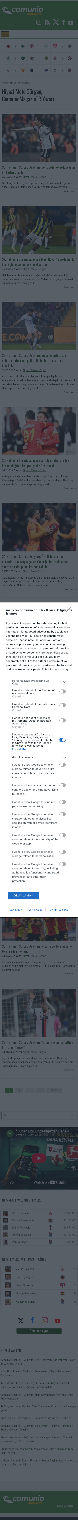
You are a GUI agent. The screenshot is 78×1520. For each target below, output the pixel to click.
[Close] (70, 610)
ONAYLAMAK (24, 895)
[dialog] (39, 760)
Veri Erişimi (35, 909)
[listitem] (39, 682)
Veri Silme (16, 909)
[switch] (62, 691)
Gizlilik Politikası (59, 909)
